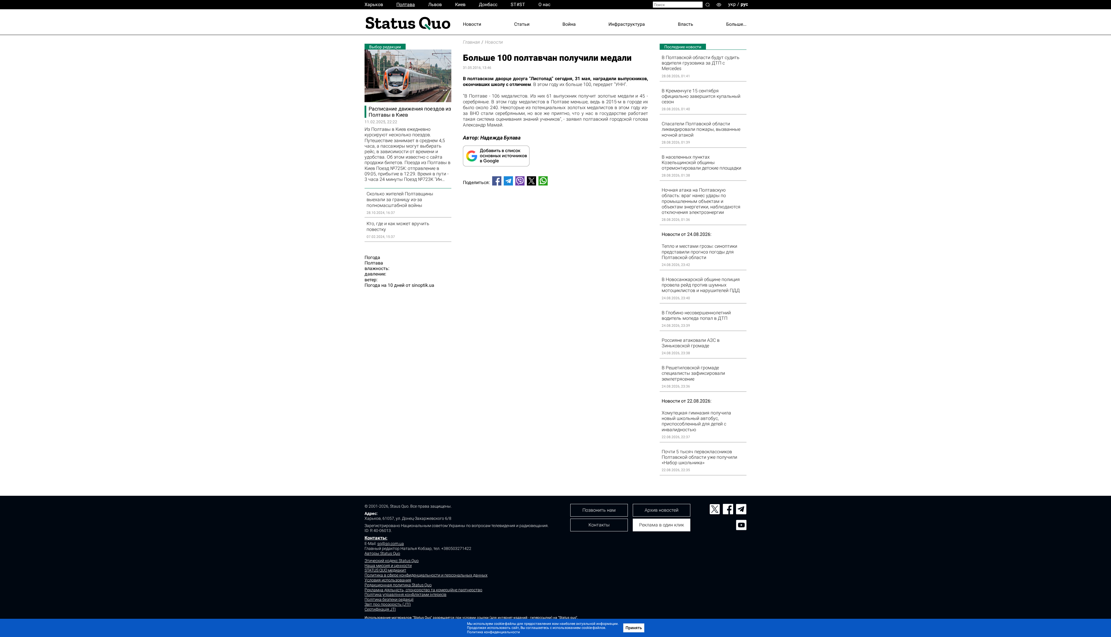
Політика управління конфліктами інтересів (405, 594)
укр (732, 4)
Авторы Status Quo (382, 553)
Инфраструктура (626, 24)
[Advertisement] (555, 209)
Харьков (374, 4)
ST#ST (518, 4)
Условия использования (388, 580)
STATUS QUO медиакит (385, 570)
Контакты (375, 538)
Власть (685, 24)
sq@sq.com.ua (390, 543)
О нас (544, 4)
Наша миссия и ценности (388, 565)
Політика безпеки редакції (389, 599)
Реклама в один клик (661, 525)
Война (569, 24)
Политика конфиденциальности (493, 632)
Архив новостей (661, 510)
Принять (634, 627)
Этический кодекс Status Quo (392, 560)
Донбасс (488, 4)
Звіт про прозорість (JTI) (388, 604)
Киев (460, 4)
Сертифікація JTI (380, 609)
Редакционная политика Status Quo (398, 585)
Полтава (405, 4)
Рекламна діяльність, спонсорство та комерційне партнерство (423, 590)
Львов (435, 4)
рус (744, 4)
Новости (472, 24)
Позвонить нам (599, 510)
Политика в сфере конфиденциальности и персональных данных (426, 575)
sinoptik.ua (423, 285)
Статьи (521, 24)
